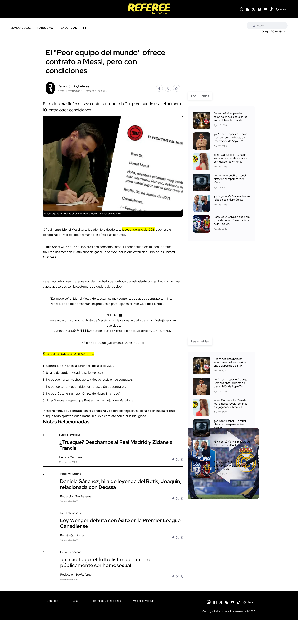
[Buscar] (254, 25)
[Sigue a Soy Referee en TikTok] (271, 9)
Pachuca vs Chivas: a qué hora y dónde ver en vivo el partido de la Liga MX (232, 220)
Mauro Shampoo (107, 393)
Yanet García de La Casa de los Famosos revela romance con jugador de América (230, 158)
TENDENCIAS (68, 28)
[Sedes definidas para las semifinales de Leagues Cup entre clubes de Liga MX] (201, 120)
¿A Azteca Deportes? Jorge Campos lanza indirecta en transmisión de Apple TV (230, 137)
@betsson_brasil (99, 331)
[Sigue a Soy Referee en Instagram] (259, 9)
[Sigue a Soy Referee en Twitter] (253, 9)
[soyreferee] (149, 9)
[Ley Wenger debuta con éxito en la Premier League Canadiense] (223, 540)
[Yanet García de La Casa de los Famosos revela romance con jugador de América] (201, 161)
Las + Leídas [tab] (200, 96)
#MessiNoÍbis (120, 331)
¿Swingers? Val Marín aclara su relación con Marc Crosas (232, 197)
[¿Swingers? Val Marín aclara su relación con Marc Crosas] (201, 203)
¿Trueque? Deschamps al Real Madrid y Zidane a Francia (115, 445)
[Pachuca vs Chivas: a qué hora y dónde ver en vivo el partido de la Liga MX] (201, 223)
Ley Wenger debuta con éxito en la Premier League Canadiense (120, 523)
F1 (84, 28)
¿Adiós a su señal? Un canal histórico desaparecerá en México (230, 179)
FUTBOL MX (45, 28)
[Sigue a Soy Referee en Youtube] (265, 9)
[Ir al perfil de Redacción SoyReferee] (50, 88)
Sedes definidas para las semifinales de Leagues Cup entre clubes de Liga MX (230, 117)
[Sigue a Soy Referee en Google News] (280, 9)
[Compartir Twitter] (168, 88)
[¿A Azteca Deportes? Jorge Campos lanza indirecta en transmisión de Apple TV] (201, 141)
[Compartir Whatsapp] (176, 88)
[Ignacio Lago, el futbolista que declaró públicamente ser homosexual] (223, 580)
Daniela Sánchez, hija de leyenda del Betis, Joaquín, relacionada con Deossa (120, 484)
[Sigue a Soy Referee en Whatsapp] (241, 9)
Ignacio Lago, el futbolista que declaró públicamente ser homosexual (105, 562)
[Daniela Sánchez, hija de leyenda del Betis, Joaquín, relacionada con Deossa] (223, 501)
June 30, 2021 (134, 343)
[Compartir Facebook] (159, 88)
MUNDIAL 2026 (20, 28)
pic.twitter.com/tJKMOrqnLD (151, 331)
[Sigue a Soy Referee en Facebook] (247, 9)
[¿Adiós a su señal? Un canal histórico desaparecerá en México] (201, 182)
